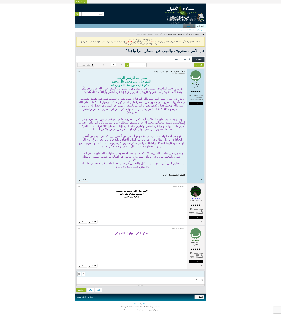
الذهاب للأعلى (81, 297)
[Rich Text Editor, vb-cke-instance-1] (140, 280)
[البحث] (77, 14)
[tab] (198, 59)
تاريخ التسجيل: (197, 95)
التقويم (182, 30)
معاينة (90, 290)
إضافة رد (81, 290)
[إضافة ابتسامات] (79, 274)
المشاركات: (198, 99)
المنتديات (200, 26)
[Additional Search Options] (80, 14)
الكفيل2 (200, 297)
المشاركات (198, 59)
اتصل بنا (90, 297)
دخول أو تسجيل (82, 2)
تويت (194, 104)
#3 (79, 229)
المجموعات (189, 26)
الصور (176, 59)
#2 (79, 187)
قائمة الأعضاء (190, 30)
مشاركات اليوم (200, 30)
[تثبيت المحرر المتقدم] (83, 274)
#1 (79, 71)
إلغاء (98, 290)
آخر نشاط (186, 59)
